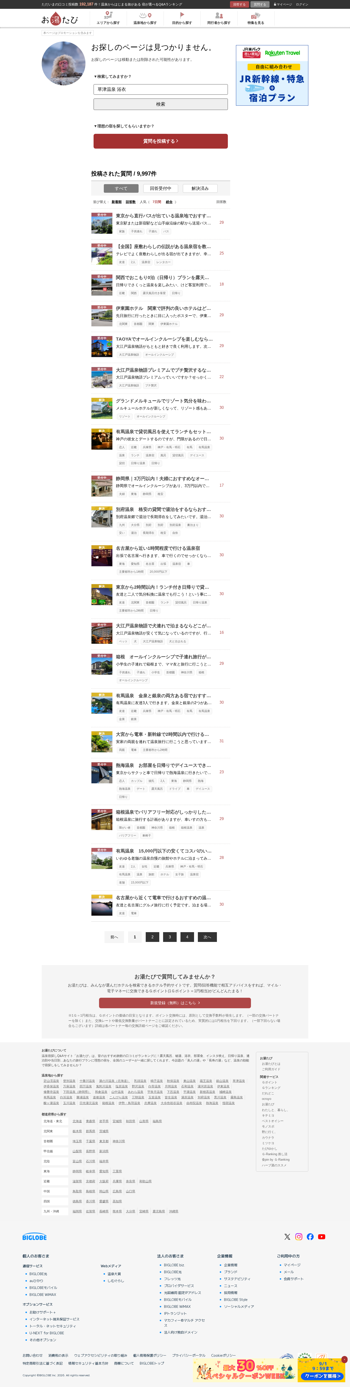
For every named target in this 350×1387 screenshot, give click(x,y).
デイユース (197, 455)
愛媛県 (104, 1201)
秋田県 (130, 1121)
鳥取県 (77, 1191)
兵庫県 (147, 447)
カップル (136, 780)
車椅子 (146, 835)
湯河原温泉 (205, 1086)
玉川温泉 (69, 1103)
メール (289, 1271)
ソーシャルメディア (239, 1306)
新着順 (117, 202)
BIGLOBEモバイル (43, 1287)
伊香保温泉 (51, 1086)
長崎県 (104, 1211)
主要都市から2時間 (131, 610)
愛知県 (135, 563)
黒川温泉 (220, 1097)
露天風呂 (157, 788)
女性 (144, 866)
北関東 (123, 323)
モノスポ (268, 1126)
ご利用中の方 (288, 1256)
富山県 (77, 1161)
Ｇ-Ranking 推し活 (274, 1154)
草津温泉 (239, 1081)
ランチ (135, 455)
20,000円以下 (158, 571)
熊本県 (117, 1211)
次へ (207, 937)
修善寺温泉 (51, 1092)
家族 (122, 231)
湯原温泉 (187, 1097)
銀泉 (134, 719)
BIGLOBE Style (236, 1299)
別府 (148, 525)
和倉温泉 (101, 1092)
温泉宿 (146, 262)
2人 (133, 262)
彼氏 (151, 780)
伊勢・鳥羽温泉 (129, 1103)
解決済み (200, 188)
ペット (123, 641)
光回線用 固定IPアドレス (182, 1292)
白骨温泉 (154, 1086)
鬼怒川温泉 (103, 1086)
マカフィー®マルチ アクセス (184, 1323)
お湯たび (268, 1104)
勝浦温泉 (82, 1097)
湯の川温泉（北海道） (114, 1081)
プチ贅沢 (151, 385)
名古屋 (150, 563)
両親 (122, 749)
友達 (122, 262)
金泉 (122, 719)
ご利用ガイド (271, 1069)
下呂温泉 (173, 1092)
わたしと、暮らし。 (276, 1110)
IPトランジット (175, 1313)
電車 (134, 749)
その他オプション (43, 1339)
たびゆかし (269, 1148)
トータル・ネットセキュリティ (53, 1326)
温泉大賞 (114, 1273)
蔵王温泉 (206, 1081)
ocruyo (266, 1099)
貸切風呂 (178, 455)
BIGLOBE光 (38, 1273)
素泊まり (193, 525)
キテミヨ (268, 1115)
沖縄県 (173, 1211)
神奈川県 (186, 672)
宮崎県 (144, 1211)
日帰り (176, 293)
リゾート (124, 416)
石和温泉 (187, 1086)
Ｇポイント (269, 1082)
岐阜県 (90, 1171)
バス (166, 231)
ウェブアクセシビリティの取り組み (100, 1355)
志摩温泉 (150, 1103)
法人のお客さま (170, 1256)
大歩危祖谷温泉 (171, 1103)
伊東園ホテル (169, 323)
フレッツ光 (172, 1278)
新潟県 (104, 1151)
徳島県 (77, 1201)
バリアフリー (127, 835)
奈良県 (130, 1181)
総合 (169, 202)
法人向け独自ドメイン (180, 1332)
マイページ (284, 4)
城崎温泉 (225, 1092)
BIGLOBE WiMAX (43, 1294)
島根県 (90, 1191)
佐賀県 (90, 1211)
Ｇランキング (271, 1088)
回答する (239, 4)
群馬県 (90, 1131)
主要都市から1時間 (131, 571)
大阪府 (104, 1181)
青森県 (90, 1121)
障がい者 (124, 827)
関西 (134, 293)
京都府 (90, 1181)
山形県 (144, 1121)
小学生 (155, 672)
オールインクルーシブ (159, 354)
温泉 (122, 455)
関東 (151, 323)
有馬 (189, 447)
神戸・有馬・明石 (169, 447)
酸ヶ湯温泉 (51, 1103)
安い (122, 532)
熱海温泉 (124, 788)
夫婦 (122, 494)
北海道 (77, 1121)
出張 (163, 563)
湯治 (134, 532)
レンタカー (163, 262)
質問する (260, 4)
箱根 (201, 672)
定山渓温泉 (51, 1081)
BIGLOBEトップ (152, 1363)
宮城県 (117, 1121)
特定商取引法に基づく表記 (43, 1363)
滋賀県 (77, 1181)
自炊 (175, 532)
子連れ (153, 231)
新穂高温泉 (207, 1092)
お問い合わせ (33, 1355)
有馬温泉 (204, 447)
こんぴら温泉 (118, 1097)
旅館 (151, 874)
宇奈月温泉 (155, 1092)
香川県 (90, 1201)
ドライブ (174, 788)
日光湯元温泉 (89, 1103)
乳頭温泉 (140, 1081)
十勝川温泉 (87, 1081)
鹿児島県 (159, 1211)
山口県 (130, 1191)
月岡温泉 (171, 1086)
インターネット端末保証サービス (55, 1319)
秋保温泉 (173, 1081)
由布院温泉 (194, 1103)
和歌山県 (145, 1181)
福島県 (157, 1121)
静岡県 (147, 494)
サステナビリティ (237, 1278)
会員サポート (294, 1278)
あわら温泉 (135, 1092)
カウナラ (268, 1137)
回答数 (131, 202)
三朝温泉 (138, 1097)
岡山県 (104, 1191)
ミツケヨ (268, 1143)
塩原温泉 (121, 1086)
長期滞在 (148, 532)
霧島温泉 (236, 1097)
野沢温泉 (138, 1086)
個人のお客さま (36, 1256)
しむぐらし (116, 1280)
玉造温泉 (154, 1097)
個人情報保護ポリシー (149, 1355)
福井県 (104, 1161)
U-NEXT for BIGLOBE (47, 1332)
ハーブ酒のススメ (274, 1165)
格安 (160, 494)
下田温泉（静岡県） (77, 1092)
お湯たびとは (271, 1063)
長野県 (90, 1151)
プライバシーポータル (188, 1355)
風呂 (163, 455)
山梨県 (77, 1151)
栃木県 (77, 1131)
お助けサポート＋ (43, 1312)
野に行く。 (269, 1132)
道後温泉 (99, 1097)
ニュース (230, 1285)
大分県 (135, 525)
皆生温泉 (171, 1097)
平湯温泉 (189, 1092)
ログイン (302, 4)
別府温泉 (175, 525)
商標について (124, 1363)
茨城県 (104, 1131)
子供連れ (136, 231)
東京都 (104, 1141)
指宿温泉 (228, 1103)
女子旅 (179, 874)
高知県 (117, 1201)
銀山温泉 (222, 1081)
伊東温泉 (223, 1086)
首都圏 (138, 323)
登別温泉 (69, 1081)
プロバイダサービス (179, 1285)
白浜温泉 (66, 1097)
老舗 (122, 882)
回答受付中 (160, 188)
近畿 (122, 293)
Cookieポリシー (223, 1355)
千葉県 (90, 1141)
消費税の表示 (58, 1355)
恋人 (122, 447)
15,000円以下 (140, 882)
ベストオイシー (273, 1121)
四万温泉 (86, 1086)
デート (141, 788)
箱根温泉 (186, 827)
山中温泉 (117, 1092)
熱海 (201, 780)
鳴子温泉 (156, 1081)
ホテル (164, 874)
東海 (134, 494)
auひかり (36, 1280)
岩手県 (104, 1121)
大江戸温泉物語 (129, 354)
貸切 (122, 463)
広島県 (117, 1191)
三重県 (117, 1171)
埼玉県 (77, 1141)
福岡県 (77, 1211)
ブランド (230, 1271)
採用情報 (230, 1292)
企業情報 (224, 1256)
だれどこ (268, 1093)
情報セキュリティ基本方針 (88, 1363)
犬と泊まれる (177, 641)
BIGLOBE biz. (174, 1264)
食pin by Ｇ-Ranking (276, 1159)
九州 (122, 525)
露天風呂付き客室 (154, 293)
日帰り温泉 (138, 463)
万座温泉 (69, 1086)
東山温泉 (189, 1081)
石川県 (90, 1161)
